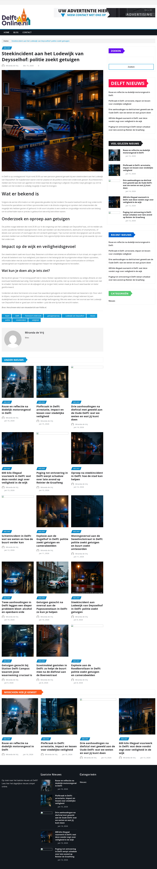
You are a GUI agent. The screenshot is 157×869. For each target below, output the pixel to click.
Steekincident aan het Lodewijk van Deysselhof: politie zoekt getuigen (40, 41)
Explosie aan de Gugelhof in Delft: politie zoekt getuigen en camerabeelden (52, 540)
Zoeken (116, 50)
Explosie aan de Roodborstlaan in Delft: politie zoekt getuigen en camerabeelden (86, 670)
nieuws (92, 316)
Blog (16, 32)
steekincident (21, 320)
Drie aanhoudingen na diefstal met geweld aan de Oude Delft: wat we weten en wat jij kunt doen (86, 413)
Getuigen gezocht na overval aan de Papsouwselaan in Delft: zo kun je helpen (51, 607)
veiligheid (35, 320)
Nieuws (112, 301)
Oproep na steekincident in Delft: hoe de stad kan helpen (87, 476)
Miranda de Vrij (12, 65)
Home (6, 32)
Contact (27, 32)
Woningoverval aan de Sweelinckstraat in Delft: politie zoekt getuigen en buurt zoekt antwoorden (87, 542)
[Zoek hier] (154, 32)
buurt (7, 316)
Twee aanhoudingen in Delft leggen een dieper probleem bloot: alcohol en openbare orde (17, 607)
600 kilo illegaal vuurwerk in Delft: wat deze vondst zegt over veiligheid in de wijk (16, 477)
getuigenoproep (53, 316)
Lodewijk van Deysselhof (75, 316)
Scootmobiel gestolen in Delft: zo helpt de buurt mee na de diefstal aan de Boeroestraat (51, 670)
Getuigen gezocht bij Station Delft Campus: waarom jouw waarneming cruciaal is (17, 670)
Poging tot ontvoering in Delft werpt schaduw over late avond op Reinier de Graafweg (52, 477)
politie (7, 320)
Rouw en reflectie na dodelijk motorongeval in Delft (16, 410)
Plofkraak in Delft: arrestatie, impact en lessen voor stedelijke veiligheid (50, 411)
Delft (17, 316)
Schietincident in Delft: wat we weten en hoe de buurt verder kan (17, 539)
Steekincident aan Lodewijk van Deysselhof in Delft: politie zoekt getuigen (87, 607)
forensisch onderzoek (33, 316)
